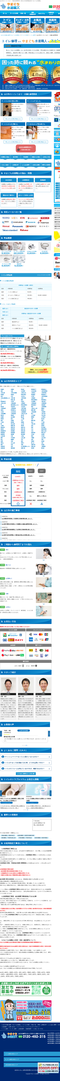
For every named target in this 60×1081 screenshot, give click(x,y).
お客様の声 (15, 164)
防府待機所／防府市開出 (41, 837)
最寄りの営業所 (46, 164)
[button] (22, 745)
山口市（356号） (4, 972)
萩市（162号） (23, 972)
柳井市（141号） (42, 974)
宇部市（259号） (19, 976)
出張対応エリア (51, 13)
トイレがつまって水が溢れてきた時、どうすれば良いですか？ (24, 762)
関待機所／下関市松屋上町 (9, 837)
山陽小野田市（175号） (12, 974)
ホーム (4, 13)
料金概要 (25, 157)
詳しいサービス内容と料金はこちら (13, 118)
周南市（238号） (31, 972)
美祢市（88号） (23, 974)
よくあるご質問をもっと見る (25, 773)
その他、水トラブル (38, 1028)
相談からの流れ (36, 157)
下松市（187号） (32, 974)
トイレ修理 (32, 35)
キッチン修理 (13, 1028)
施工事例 (15, 157)
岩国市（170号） (14, 972)
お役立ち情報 (36, 164)
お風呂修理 (21, 1028)
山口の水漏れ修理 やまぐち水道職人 (10, 35)
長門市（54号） (10, 976)
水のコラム (42, 13)
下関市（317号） (41, 972)
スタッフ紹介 (5, 164)
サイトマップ (20, 1026)
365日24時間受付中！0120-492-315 (26, 148)
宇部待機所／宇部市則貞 (25, 837)
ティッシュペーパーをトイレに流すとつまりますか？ (22, 757)
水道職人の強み (5, 157)
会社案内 (4, 1026)
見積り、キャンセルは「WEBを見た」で (37, 370)
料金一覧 (23, 13)
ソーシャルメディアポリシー (33, 1026)
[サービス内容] (11, 13)
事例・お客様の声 (32, 13)
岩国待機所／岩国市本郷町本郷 (26, 835)
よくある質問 (25, 164)
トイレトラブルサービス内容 (43, 274)
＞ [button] (49, 734)
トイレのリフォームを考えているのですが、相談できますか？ (24, 768)
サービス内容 (14, 13)
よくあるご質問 (52, 1024)
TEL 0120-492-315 (38, 825)
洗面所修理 (28, 1028)
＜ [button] (1, 734)
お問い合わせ (12, 1026)
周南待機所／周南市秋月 (8, 835)
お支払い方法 (46, 157)
